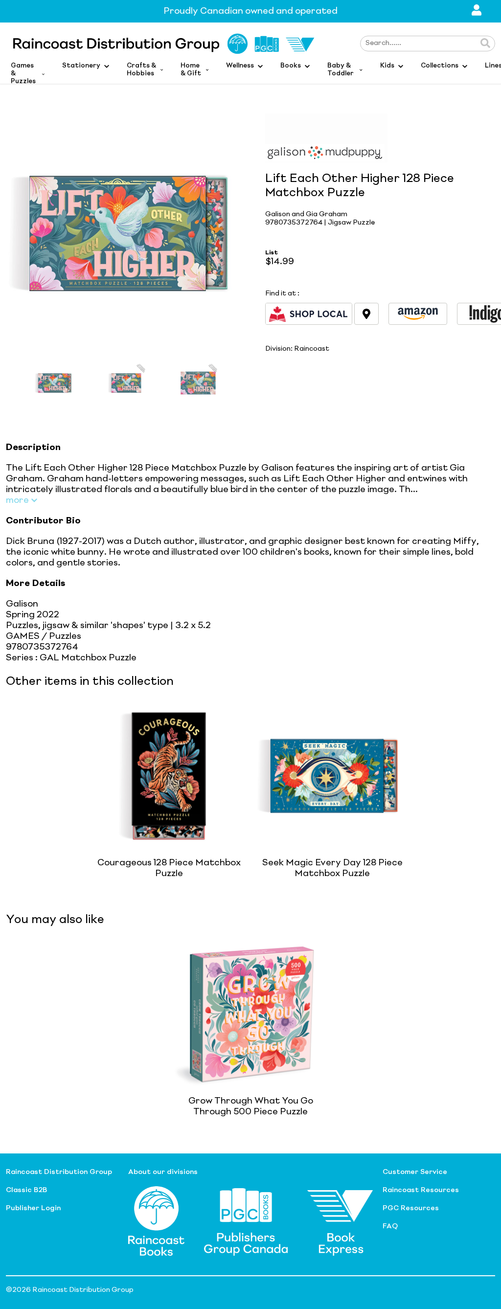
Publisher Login (33, 1208)
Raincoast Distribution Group (59, 1172)
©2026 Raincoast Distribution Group (70, 1289)
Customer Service (415, 1172)
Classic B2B (26, 1190)
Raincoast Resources (421, 1190)
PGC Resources (411, 1208)
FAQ (390, 1226)
